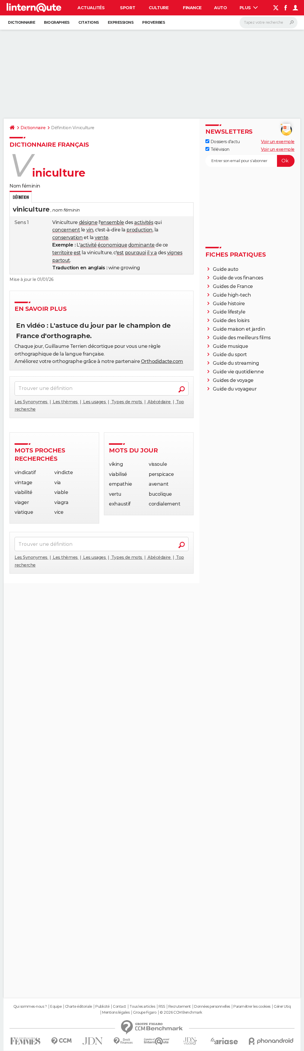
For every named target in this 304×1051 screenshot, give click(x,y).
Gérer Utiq (282, 1006)
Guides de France (233, 286)
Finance (192, 7)
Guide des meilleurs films (242, 337)
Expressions (121, 22)
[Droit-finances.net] (123, 1041)
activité (88, 245)
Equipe (55, 1006)
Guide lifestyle (229, 312)
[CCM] (61, 1041)
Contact (119, 1006)
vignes (174, 252)
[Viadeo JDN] (190, 1041)
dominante (141, 245)
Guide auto (225, 269)
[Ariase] (224, 1041)
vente (101, 237)
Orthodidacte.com (162, 361)
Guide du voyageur (235, 389)
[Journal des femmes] (25, 1041)
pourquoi (135, 252)
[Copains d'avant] (156, 1041)
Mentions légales (115, 1012)
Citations (88, 22)
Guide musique (230, 346)
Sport (127, 7)
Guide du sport (230, 354)
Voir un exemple (277, 141)
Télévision (219, 149)
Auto (220, 7)
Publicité (102, 1006)
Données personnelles (212, 1006)
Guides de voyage (233, 380)
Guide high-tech (232, 295)
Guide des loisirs (231, 320)
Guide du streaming (236, 363)
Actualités (90, 7)
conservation (67, 237)
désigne (88, 222)
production (139, 230)
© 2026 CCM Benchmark (181, 1012)
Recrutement (179, 1006)
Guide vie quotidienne (238, 372)
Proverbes (153, 22)
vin (90, 230)
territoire (62, 252)
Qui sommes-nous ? (30, 1006)
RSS (162, 1006)
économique (112, 245)
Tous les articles (142, 1006)
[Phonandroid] (271, 1041)
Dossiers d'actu (224, 141)
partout (61, 260)
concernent (66, 230)
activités (143, 222)
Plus (246, 7)
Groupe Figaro (144, 1012)
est (77, 252)
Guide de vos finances (238, 278)
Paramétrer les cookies (251, 1006)
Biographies (56, 22)
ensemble (112, 222)
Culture (159, 7)
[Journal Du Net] (93, 1041)
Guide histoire (229, 303)
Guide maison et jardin (239, 329)
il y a (152, 252)
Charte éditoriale (78, 1006)
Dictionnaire (21, 22)
